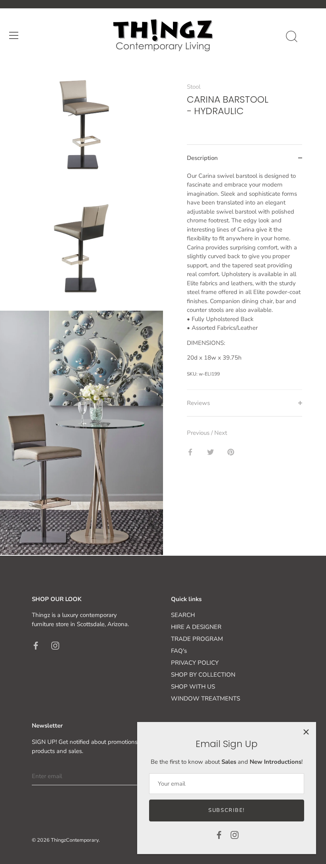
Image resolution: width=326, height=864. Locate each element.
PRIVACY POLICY (195, 663)
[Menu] (14, 35)
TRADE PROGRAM (197, 639)
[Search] (291, 36)
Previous (199, 433)
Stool (193, 87)
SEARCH (183, 615)
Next (220, 433)
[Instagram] (235, 835)
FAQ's (179, 651)
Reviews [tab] (198, 403)
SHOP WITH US (193, 687)
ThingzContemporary (75, 840)
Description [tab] (202, 158)
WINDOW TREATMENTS (205, 698)
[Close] (306, 732)
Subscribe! (226, 810)
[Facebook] (219, 835)
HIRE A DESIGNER (196, 627)
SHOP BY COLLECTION (203, 675)
